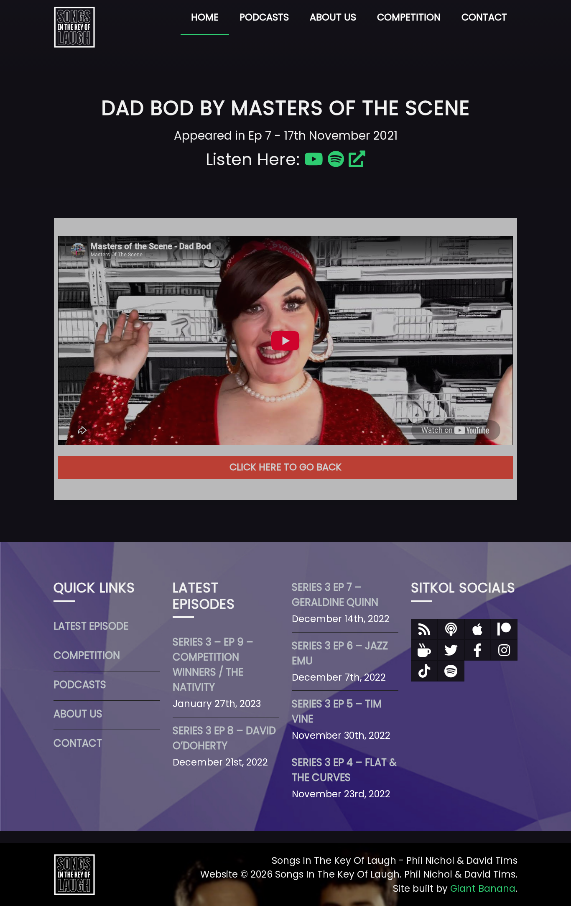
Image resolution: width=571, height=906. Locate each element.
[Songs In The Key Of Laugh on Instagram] (504, 650)
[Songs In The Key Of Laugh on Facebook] (478, 650)
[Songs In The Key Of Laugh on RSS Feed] (424, 629)
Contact (484, 17)
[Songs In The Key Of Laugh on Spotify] (451, 671)
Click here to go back (285, 467)
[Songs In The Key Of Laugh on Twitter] (451, 650)
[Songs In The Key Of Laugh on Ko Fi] (424, 650)
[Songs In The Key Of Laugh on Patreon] (504, 629)
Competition (409, 17)
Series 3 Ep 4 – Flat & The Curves (344, 769)
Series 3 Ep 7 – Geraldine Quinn (335, 594)
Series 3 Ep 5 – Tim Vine (337, 711)
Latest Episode (91, 626)
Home (205, 17)
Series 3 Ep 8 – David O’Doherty (224, 738)
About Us (333, 17)
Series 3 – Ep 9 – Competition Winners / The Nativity (213, 664)
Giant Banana (482, 888)
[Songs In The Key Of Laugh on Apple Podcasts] (478, 629)
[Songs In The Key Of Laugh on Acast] (451, 629)
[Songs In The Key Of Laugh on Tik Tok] (424, 671)
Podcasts (264, 17)
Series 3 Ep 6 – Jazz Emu (340, 653)
